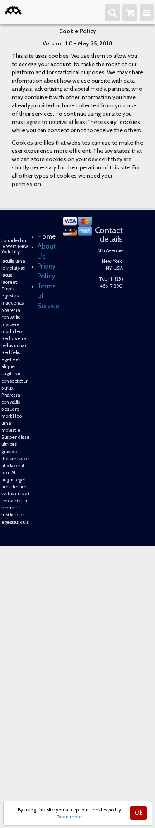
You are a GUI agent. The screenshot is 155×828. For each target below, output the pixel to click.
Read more (69, 817)
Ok (138, 812)
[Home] (13, 10)
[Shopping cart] (131, 11)
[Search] (115, 11)
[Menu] (147, 11)
